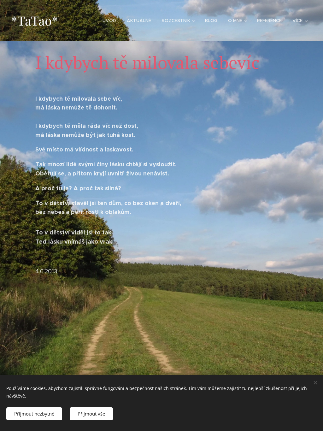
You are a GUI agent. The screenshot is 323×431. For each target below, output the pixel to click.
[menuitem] (109, 20)
